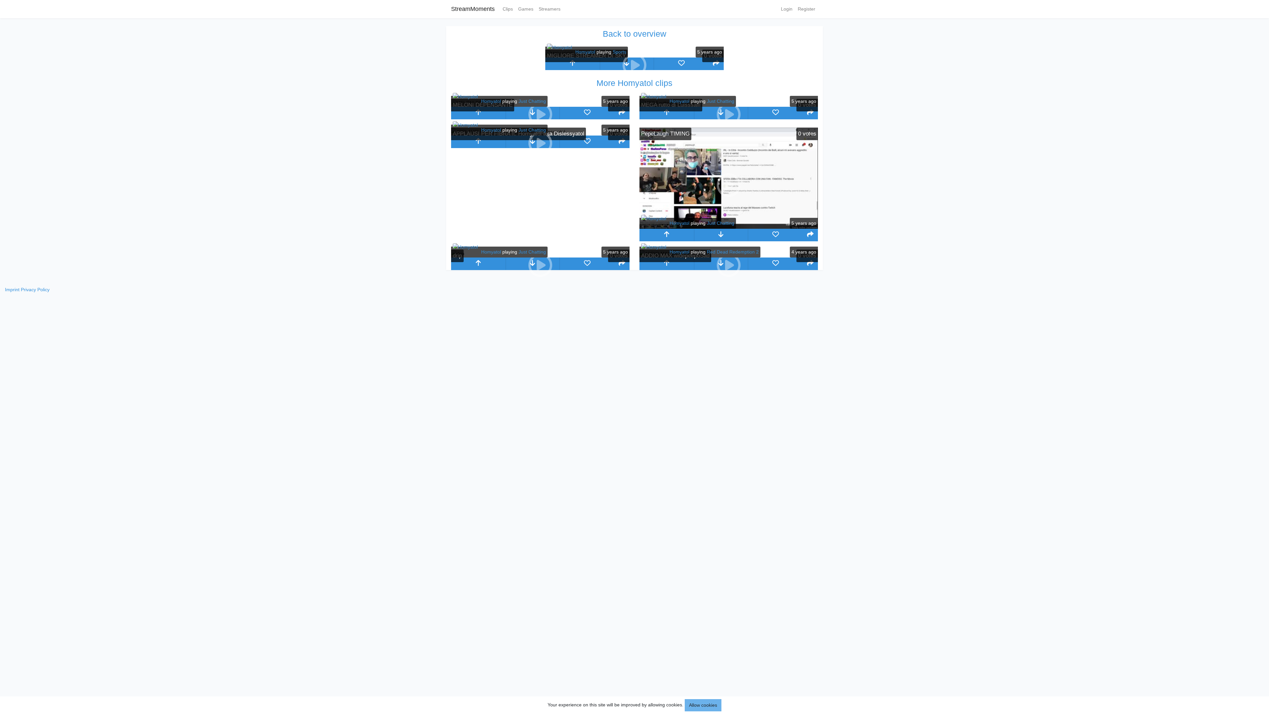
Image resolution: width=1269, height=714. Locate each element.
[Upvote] (572, 64)
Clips (508, 9)
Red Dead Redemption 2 (733, 252)
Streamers (549, 9)
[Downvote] (721, 235)
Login (786, 9)
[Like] (681, 64)
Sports (619, 52)
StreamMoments (473, 9)
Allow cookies (703, 705)
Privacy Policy (35, 289)
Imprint (12, 289)
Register (806, 9)
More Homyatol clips (634, 83)
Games (525, 9)
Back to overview (634, 33)
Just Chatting (532, 101)
